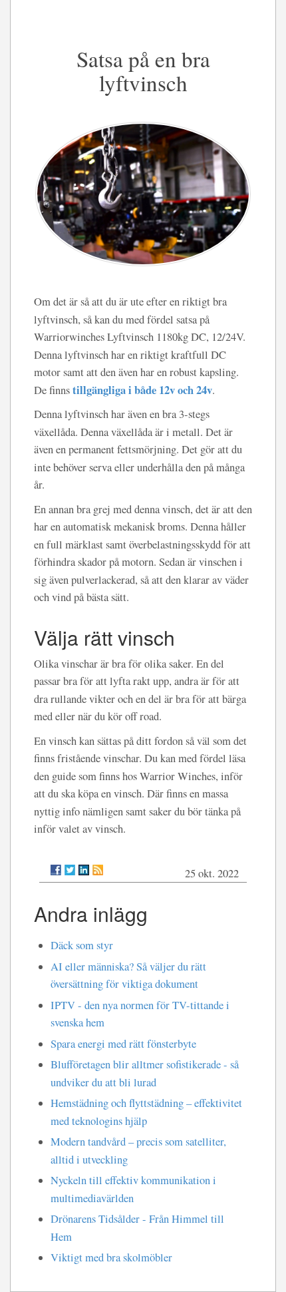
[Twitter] (70, 870)
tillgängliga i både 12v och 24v (142, 389)
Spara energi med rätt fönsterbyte (123, 1043)
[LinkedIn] (83, 870)
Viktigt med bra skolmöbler (111, 1257)
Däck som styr (82, 945)
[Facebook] (56, 870)
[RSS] (97, 870)
